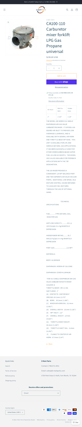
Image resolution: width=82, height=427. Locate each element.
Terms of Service (11, 371)
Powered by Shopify (29, 420)
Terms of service (61, 420)
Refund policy (10, 376)
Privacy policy (51, 420)
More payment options (61, 87)
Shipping (49, 60)
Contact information (71, 422)
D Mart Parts (20, 420)
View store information (56, 101)
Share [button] (50, 344)
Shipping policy (10, 381)
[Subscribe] (57, 393)
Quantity (49, 64)
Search (7, 366)
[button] (4, 9)
